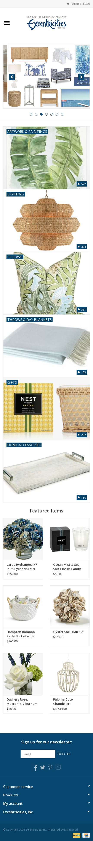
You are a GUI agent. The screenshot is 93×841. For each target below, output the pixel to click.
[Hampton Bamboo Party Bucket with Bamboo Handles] (23, 606)
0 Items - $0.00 (80, 4)
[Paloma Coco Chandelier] (70, 674)
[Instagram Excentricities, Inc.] (58, 767)
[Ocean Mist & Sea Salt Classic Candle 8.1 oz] (70, 539)
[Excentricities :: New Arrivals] (46, 76)
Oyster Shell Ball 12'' (68, 632)
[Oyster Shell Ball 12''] (70, 606)
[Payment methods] (76, 835)
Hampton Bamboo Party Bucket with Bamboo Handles (21, 634)
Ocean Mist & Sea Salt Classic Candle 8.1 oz (67, 566)
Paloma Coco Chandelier (63, 701)
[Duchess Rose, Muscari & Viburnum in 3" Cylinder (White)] (23, 674)
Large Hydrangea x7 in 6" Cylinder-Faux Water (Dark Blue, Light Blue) (22, 566)
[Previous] (12, 77)
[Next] (81, 77)
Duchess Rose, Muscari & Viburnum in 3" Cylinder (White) (22, 701)
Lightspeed (71, 829)
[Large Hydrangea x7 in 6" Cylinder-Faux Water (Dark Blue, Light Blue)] (23, 539)
